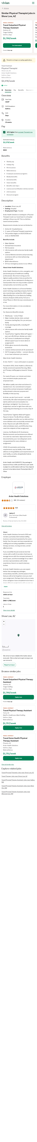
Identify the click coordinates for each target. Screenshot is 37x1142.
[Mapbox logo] (6, 650)
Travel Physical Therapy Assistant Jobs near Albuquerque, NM (16, 793)
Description (30, 90)
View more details (9, 610)
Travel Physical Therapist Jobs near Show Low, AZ (18, 773)
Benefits (21, 90)
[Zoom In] (3, 621)
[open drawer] (33, 2)
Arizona (6, 8)
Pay (15, 90)
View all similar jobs (8, 764)
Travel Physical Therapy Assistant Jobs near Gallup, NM (18, 781)
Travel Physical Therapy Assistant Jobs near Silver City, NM (18, 787)
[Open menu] (2, 90)
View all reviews (7, 526)
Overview (8, 90)
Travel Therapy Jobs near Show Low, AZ (14, 776)
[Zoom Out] (3, 624)
